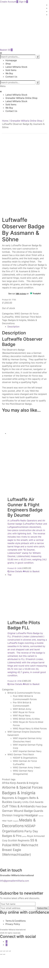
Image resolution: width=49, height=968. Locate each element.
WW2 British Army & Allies (26, 718)
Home (5, 120)
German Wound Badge (17, 811)
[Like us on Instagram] (6, 944)
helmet (41, 816)
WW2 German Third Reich (28, 316)
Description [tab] (13, 326)
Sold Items (10, 70)
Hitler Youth (7, 821)
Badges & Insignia (17, 320)
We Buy (9, 73)
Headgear (31, 815)
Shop (8, 63)
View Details (16, 571)
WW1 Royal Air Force (23, 712)
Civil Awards (36, 802)
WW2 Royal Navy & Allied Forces (30, 728)
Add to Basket (32, 571)
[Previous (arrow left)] (1, 954)
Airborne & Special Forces (22, 787)
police (24, 836)
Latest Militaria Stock (16, 66)
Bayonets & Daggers (15, 798)
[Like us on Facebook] (6, 941)
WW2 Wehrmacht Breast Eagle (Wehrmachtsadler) (20, 850)
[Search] (37, 82)
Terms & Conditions (15, 920)
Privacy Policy (12, 924)
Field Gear (41, 806)
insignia (15, 821)
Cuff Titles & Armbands (18, 806)
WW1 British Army (22, 709)
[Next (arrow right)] (4, 954)
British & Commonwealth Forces (23, 692)
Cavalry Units (21, 801)
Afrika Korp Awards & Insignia (20, 782)
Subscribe (42, 908)
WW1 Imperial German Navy (27, 751)
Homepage (11, 60)
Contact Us (11, 76)
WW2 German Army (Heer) (26, 767)
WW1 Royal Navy (21, 715)
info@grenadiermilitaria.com (14, 880)
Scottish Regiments (19, 840)
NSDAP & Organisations (25, 757)
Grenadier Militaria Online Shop (21, 98)
